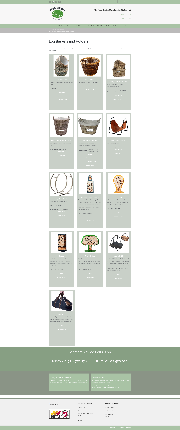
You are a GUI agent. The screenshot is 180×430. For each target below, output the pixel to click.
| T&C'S (83, 427)
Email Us (129, 427)
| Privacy (86, 427)
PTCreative (79, 427)
